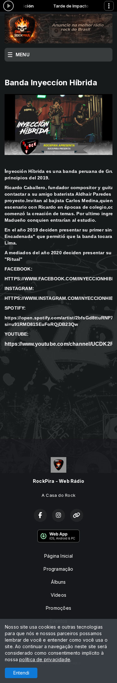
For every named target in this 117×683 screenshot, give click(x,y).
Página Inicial (58, 556)
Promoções (58, 608)
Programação (58, 569)
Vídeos (58, 595)
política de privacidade (44, 659)
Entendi (21, 673)
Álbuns (58, 582)
